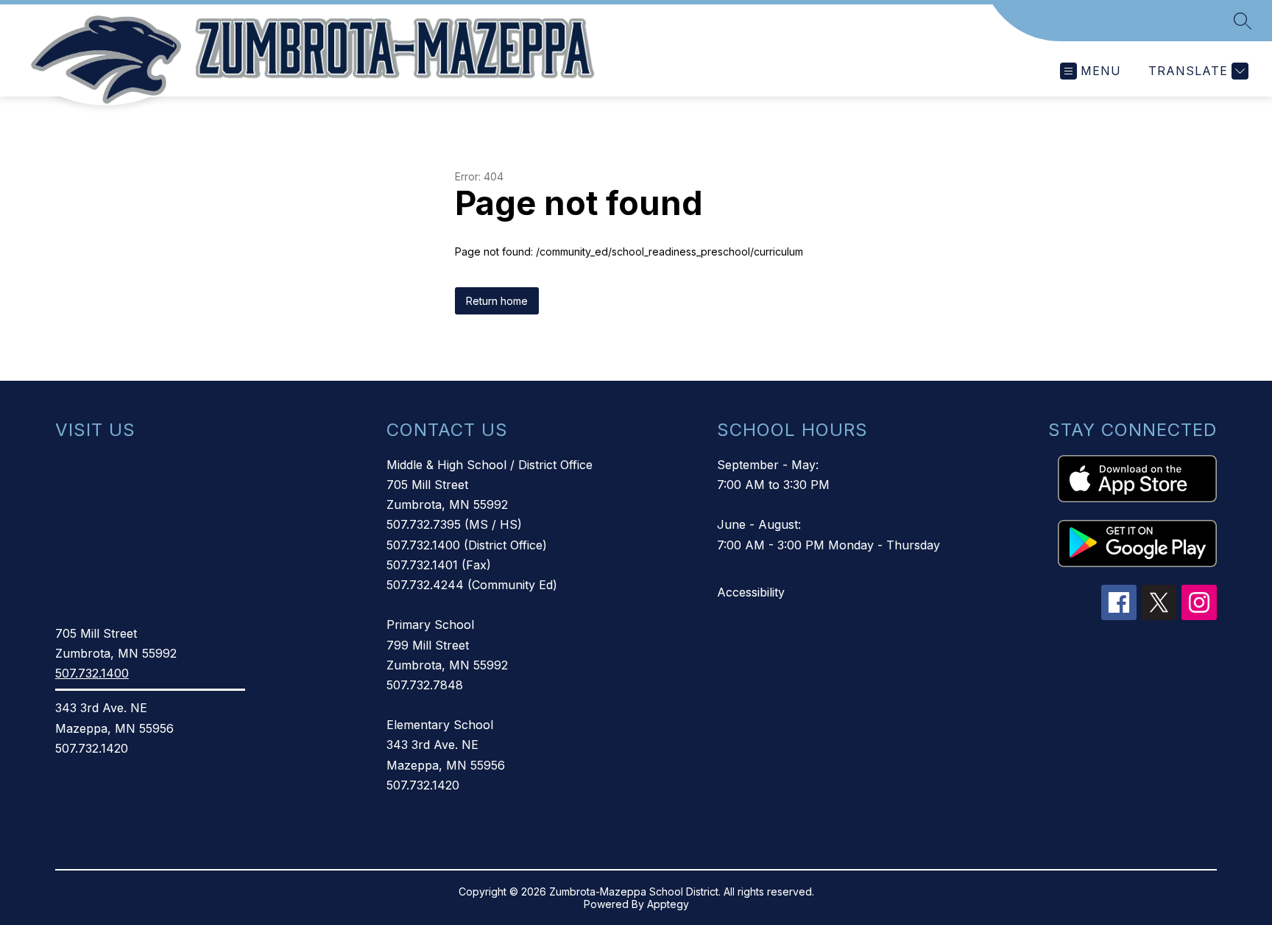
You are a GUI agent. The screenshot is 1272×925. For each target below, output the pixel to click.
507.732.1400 (92, 673)
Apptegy (668, 904)
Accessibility (751, 592)
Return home (497, 301)
